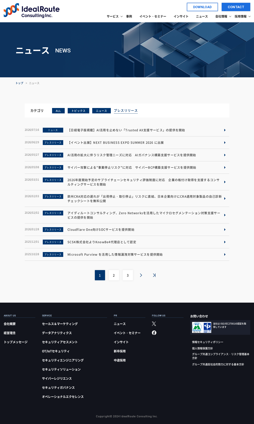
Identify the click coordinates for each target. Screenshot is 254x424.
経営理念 (10, 333)
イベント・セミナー (152, 16)
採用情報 (241, 16)
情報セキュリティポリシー (207, 342)
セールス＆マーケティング (60, 323)
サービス (113, 16)
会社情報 (221, 16)
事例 (129, 16)
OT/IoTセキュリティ (56, 351)
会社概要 (10, 323)
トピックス (78, 110)
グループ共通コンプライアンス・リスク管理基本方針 (220, 356)
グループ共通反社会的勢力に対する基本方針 (218, 364)
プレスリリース (126, 110)
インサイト (181, 16)
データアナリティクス (57, 333)
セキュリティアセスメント (60, 342)
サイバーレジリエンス (57, 378)
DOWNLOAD (202, 7)
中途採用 (120, 360)
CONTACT (236, 7)
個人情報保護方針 (202, 348)
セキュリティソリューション (61, 369)
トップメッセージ (16, 342)
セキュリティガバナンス (58, 387)
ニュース (202, 16)
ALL (58, 110)
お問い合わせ (199, 316)
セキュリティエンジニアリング (63, 360)
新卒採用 (120, 351)
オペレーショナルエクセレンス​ (63, 396)
